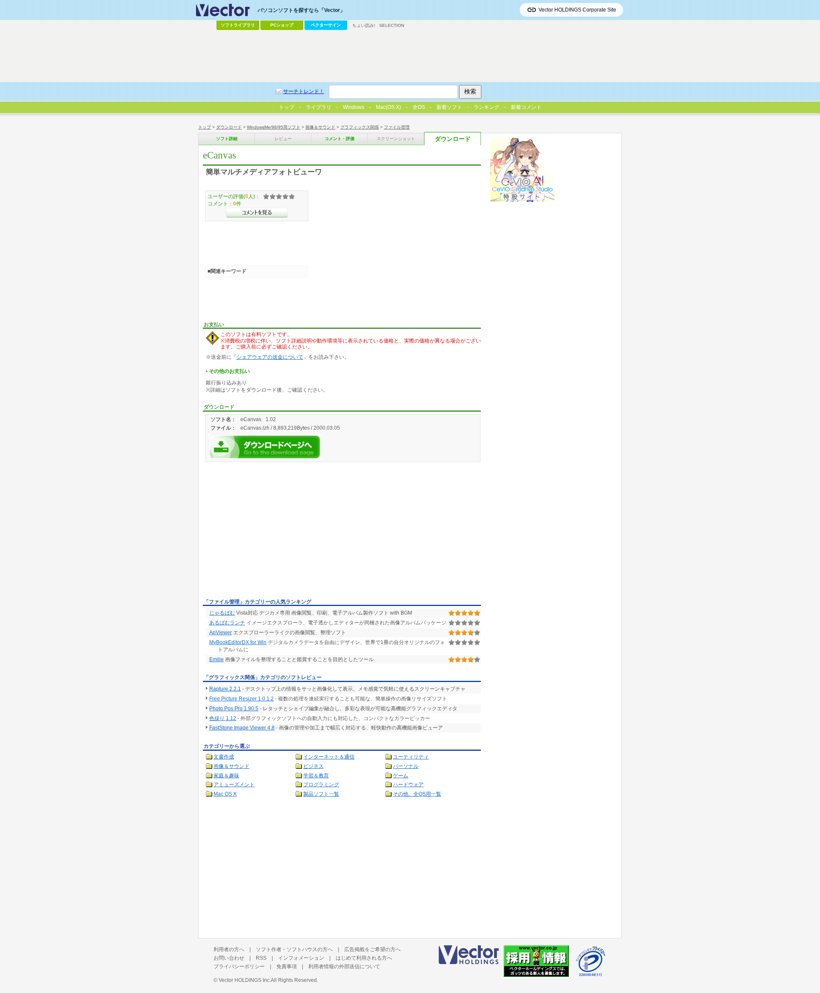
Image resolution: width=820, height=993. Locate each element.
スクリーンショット (396, 138)
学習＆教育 (316, 776)
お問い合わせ (229, 958)
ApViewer (220, 633)
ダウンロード (229, 127)
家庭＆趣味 (226, 776)
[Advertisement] (274, 532)
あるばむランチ (227, 623)
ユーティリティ (411, 757)
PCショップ (281, 25)
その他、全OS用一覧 (417, 794)
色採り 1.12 (222, 718)
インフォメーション (301, 958)
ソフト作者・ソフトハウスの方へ (294, 949)
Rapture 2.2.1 (225, 689)
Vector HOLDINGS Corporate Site (577, 10)
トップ (204, 127)
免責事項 (286, 967)
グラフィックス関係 (359, 127)
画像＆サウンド (320, 127)
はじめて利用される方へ (364, 958)
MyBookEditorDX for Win (237, 642)
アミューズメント (234, 785)
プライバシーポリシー (239, 967)
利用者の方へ (229, 949)
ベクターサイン (326, 25)
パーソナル (406, 766)
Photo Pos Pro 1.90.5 (233, 709)
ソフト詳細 (226, 138)
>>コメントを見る (257, 213)
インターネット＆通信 (328, 757)
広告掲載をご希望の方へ (372, 949)
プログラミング (321, 785)
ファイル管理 (397, 127)
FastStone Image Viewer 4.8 (242, 728)
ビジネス (313, 766)
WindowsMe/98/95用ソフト (273, 127)
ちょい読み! (363, 25)
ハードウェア (408, 785)
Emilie (216, 659)
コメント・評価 (339, 138)
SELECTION (391, 25)
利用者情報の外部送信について (344, 967)
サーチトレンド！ (303, 91)
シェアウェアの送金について (270, 357)
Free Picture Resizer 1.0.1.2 (241, 699)
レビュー (283, 138)
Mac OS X (225, 794)
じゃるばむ (222, 613)
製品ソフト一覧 (321, 794)
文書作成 (224, 757)
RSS (261, 958)
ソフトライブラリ (238, 25)
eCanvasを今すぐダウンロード (265, 447)
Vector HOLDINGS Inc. (245, 980)
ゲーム (400, 776)
